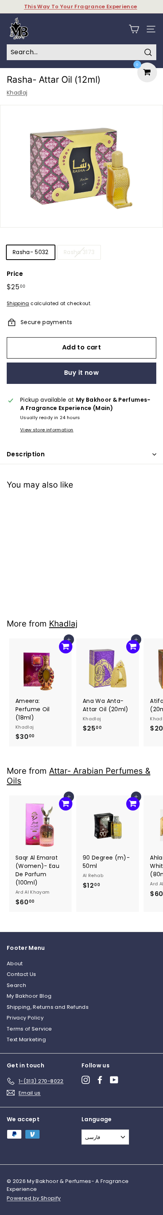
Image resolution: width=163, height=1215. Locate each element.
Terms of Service (29, 1029)
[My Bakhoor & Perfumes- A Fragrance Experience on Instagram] (86, 1080)
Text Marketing (26, 1039)
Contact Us (21, 974)
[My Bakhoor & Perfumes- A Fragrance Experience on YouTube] (114, 1080)
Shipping (18, 303)
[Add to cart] (65, 507)
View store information (47, 430)
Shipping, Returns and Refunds (48, 1007)
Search (16, 985)
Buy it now (81, 372)
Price (15, 274)
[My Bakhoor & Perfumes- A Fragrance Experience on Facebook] (100, 1080)
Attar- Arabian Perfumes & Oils (78, 776)
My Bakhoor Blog (29, 996)
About (15, 963)
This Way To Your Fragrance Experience (80, 6)
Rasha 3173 (79, 252)
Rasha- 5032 (31, 252)
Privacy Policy (25, 1017)
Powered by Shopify (34, 1198)
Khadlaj (17, 93)
